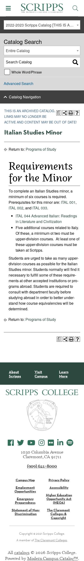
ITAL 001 (68, 202)
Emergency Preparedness (25, 500)
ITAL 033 (39, 208)
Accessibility (58, 487)
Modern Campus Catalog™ (52, 558)
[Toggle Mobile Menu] (8, 8)
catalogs (22, 552)
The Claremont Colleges (51, 540)
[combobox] (42, 25)
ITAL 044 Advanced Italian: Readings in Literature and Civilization (46, 218)
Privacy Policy (59, 480)
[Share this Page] (64, 112)
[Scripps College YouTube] (31, 442)
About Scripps (15, 374)
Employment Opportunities (25, 489)
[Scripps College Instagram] (41, 442)
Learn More (63, 374)
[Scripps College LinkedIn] (60, 442)
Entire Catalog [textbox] (18, 50)
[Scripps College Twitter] (20, 442)
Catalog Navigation (25, 97)
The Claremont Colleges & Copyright (58, 513)
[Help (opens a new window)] (77, 112)
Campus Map (25, 480)
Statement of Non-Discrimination (26, 512)
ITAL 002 (16, 208)
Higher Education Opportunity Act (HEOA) (59, 498)
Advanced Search (18, 83)
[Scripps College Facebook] (11, 442)
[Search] (75, 62)
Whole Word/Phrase (26, 71)
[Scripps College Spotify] (69, 442)
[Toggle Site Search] (75, 8)
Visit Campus (41, 374)
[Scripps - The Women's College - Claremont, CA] (42, 7)
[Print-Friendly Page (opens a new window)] (71, 112)
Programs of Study (41, 149)
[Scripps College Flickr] (51, 442)
